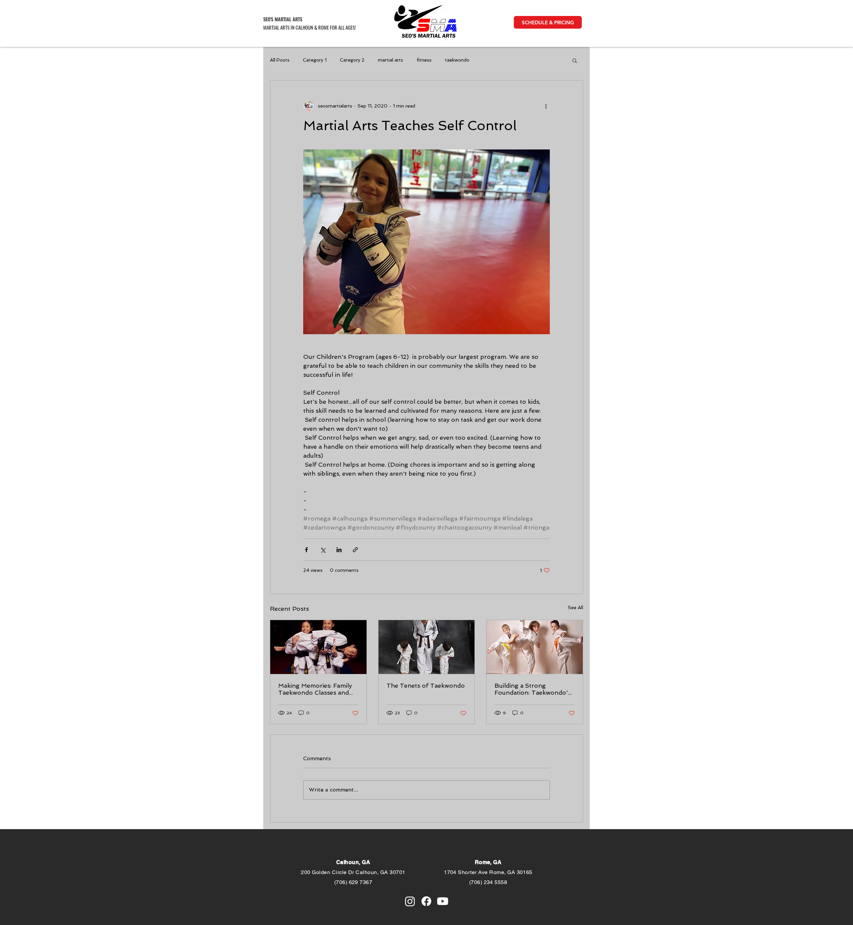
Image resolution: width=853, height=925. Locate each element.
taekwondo (457, 60)
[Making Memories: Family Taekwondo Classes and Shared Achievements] (318, 647)
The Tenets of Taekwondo (426, 685)
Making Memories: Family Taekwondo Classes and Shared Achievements (315, 689)
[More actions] (546, 106)
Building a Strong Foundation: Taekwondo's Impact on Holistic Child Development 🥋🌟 (532, 689)
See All (575, 607)
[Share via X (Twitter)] (323, 550)
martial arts (390, 60)
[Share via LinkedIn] (339, 550)
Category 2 (352, 60)
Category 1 (315, 60)
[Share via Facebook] (306, 550)
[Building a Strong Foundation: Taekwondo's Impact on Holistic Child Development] (534, 647)
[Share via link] (355, 550)
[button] (548, 22)
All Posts (280, 60)
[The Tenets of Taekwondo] (427, 647)
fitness (424, 60)
